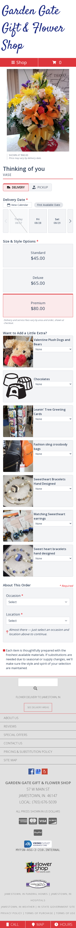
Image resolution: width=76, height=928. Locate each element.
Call (14, 924)
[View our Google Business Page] (38, 773)
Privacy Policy (11, 913)
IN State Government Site (56, 906)
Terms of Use (65, 913)
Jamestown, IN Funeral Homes (26, 894)
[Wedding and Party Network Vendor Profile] (38, 887)
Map (39, 924)
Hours (65, 924)
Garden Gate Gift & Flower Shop (33, 28)
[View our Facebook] (31, 773)
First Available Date (48, 205)
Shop (21, 62)
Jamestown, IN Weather (18, 906)
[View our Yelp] (45, 773)
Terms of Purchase (39, 913)
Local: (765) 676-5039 (38, 802)
